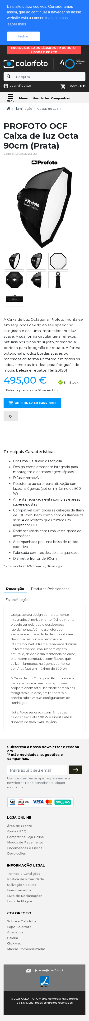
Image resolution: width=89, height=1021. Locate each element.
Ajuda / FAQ (16, 831)
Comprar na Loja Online (25, 837)
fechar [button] (23, 36)
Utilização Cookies (21, 885)
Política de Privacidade (25, 879)
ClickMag (14, 943)
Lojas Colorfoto (19, 927)
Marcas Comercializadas (26, 949)
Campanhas (60, 98)
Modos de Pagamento (25, 842)
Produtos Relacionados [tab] (50, 589)
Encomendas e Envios (24, 848)
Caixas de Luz (47, 108)
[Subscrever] (75, 769)
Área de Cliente (19, 826)
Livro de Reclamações (24, 896)
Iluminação (23, 108)
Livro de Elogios (20, 901)
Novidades (41, 98)
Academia (15, 932)
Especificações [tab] (17, 600)
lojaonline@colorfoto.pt (48, 970)
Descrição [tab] (15, 589)
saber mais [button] (17, 24)
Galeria (12, 938)
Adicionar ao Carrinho (35, 403)
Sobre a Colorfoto (21, 921)
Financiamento (19, 890)
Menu (23, 98)
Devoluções (16, 853)
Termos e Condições (23, 873)
